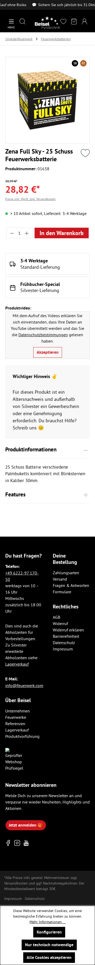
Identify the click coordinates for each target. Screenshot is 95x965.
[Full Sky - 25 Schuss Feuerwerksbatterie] (47, 100)
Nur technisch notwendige (49, 945)
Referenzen (15, 723)
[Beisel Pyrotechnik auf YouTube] (26, 843)
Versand (60, 579)
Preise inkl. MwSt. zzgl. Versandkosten (30, 199)
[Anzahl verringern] (11, 233)
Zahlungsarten (66, 572)
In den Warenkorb (62, 233)
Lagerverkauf (17, 664)
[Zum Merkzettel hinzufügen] (85, 153)
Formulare (62, 591)
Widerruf (60, 623)
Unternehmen (17, 710)
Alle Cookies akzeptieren (49, 957)
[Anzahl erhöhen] (26, 233)
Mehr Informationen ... (48, 921)
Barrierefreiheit (66, 636)
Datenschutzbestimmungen (43, 334)
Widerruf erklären (68, 629)
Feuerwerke (15, 717)
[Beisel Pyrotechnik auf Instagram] (17, 843)
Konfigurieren (49, 932)
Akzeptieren (48, 352)
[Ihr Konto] (84, 22)
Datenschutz (64, 642)
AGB (56, 617)
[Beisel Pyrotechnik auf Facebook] (8, 843)
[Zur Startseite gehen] (47, 22)
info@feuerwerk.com (24, 685)
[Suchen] (22, 22)
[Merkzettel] (63, 22)
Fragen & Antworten (71, 585)
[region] (47, 100)
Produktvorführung (22, 736)
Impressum (63, 649)
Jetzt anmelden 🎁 (26, 825)
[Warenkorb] (74, 22)
